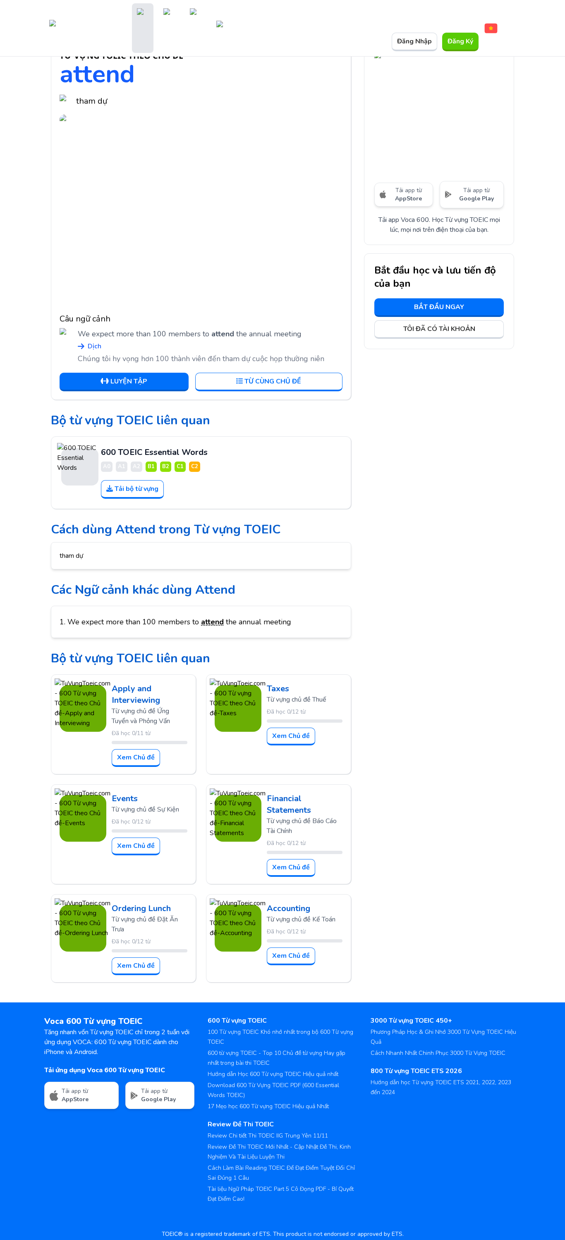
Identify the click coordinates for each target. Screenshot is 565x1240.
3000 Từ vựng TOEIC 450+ (411, 1020)
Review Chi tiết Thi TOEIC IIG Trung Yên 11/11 (268, 1136)
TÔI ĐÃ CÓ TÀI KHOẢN (439, 328)
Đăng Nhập (414, 41)
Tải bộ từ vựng (136, 488)
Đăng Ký (460, 41)
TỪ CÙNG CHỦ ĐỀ (272, 381)
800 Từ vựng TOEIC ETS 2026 (416, 1071)
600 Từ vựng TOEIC (237, 1020)
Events (125, 798)
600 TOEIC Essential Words (154, 452)
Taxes (278, 688)
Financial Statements (289, 804)
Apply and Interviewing (136, 694)
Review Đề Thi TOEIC (241, 1124)
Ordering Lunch (141, 908)
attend (212, 622)
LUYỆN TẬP (128, 381)
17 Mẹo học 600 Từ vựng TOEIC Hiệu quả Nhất (268, 1106)
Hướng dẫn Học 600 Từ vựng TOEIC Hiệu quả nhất (273, 1074)
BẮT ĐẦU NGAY (439, 307)
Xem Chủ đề (136, 757)
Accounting (288, 908)
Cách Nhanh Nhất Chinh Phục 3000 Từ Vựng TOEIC (438, 1053)
